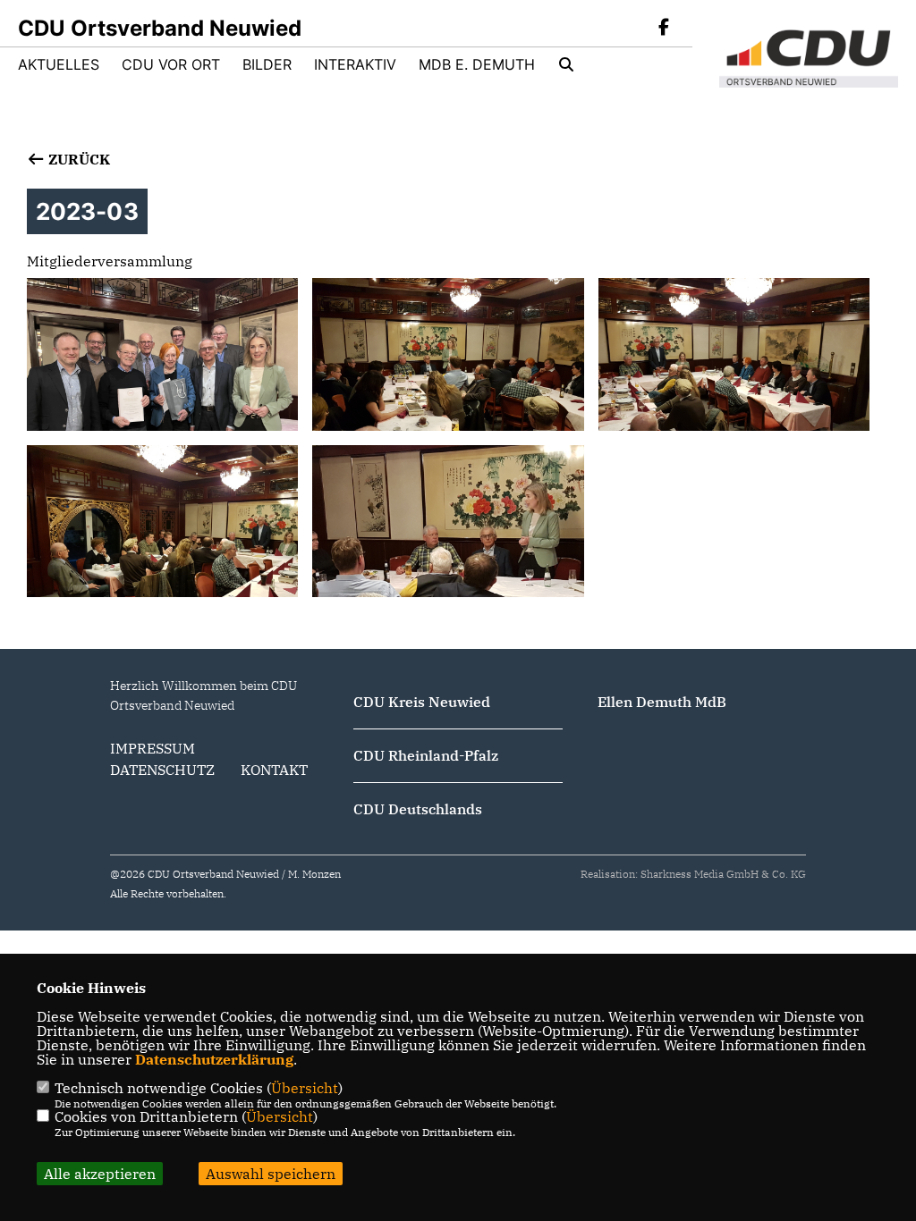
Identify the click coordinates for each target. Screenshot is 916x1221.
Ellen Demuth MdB (662, 702)
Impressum (152, 748)
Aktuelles (58, 64)
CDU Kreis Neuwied (421, 702)
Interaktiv (355, 64)
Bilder (267, 64)
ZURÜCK (77, 159)
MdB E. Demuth (477, 64)
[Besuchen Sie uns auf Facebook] (663, 29)
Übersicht (304, 1088)
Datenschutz (162, 770)
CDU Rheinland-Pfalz (425, 755)
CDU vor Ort (171, 64)
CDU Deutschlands (417, 809)
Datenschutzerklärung (214, 1059)
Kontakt (274, 770)
